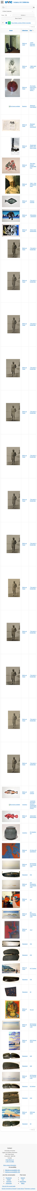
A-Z (23, 1179)
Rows (3, 15)
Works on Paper (24, 66)
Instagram (9, 1183)
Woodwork (25, 874)
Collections (25, 30)
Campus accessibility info (12, 1172)
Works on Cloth (24, 44)
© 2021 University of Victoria (9, 1188)
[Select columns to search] (4, 7)
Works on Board (24, 929)
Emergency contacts (30, 1188)
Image (11, 30)
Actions (23, 15)
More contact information (9, 1165)
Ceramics (24, 804)
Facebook (9, 1178)
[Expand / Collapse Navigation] (2, 2)
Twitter (9, 1179)
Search (23, 1178)
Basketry (24, 106)
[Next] (34, 27)
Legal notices (20, 1188)
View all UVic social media (8, 1186)
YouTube (8, 1181)
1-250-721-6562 (9, 1161)
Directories (23, 1181)
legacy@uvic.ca (10, 1159)
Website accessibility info (12, 1170)
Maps (22, 1183)
